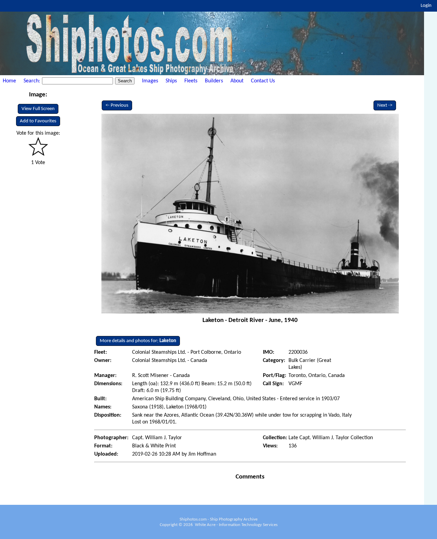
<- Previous (116, 105)
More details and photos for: (138, 340)
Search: (32, 81)
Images (150, 81)
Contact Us (263, 81)
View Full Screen (38, 108)
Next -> (384, 105)
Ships (171, 81)
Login (426, 5)
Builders (214, 81)
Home (9, 81)
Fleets (190, 81)
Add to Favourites (38, 121)
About (236, 81)
